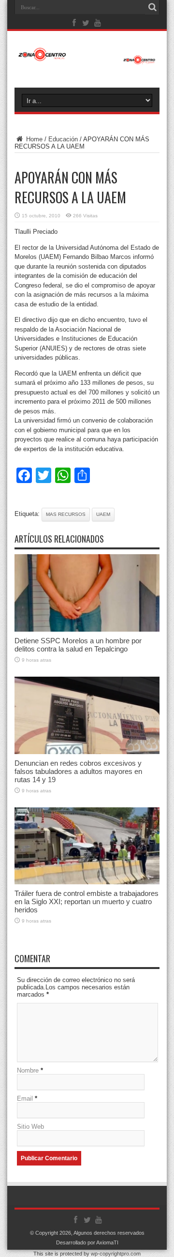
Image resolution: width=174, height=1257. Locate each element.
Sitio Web (30, 1126)
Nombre (28, 1070)
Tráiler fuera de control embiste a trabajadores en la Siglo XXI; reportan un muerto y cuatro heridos (86, 901)
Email (25, 1098)
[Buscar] (152, 7)
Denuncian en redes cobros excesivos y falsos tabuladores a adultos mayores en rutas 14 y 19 (78, 771)
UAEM (103, 514)
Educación (63, 139)
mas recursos (66, 514)
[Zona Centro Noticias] (87, 59)
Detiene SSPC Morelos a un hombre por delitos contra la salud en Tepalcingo (78, 644)
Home (33, 139)
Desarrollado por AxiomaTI (87, 1242)
